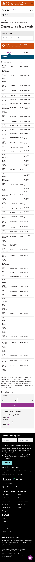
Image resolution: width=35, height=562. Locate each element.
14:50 (21, 133)
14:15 (21, 80)
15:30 (21, 147)
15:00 (21, 142)
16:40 (21, 216)
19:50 (21, 281)
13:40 (21, 71)
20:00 (21, 286)
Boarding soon (27, 138)
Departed (27, 71)
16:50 (21, 226)
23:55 (21, 365)
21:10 (21, 304)
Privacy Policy (26, 555)
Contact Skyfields (6, 531)
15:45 (21, 169)
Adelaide (12, 95)
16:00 (21, 184)
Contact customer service (8, 498)
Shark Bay (13, 71)
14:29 (21, 116)
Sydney (12, 129)
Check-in (5, 417)
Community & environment (25, 498)
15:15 (21, 137)
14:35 (21, 129)
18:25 (21, 264)
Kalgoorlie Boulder (13, 227)
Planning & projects (23, 501)
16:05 (21, 160)
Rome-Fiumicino (14, 276)
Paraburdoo (14, 125)
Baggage (5, 419)
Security (5, 424)
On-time (26, 281)
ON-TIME (26, 221)
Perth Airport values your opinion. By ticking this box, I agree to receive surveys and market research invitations (18, 456)
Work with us (21, 504)
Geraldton (13, 208)
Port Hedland (14, 103)
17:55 (21, 260)
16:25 (21, 198)
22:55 (21, 323)
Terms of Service (5, 556)
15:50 (21, 175)
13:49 (21, 95)
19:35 (21, 276)
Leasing (4, 524)
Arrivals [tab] (25, 52)
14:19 (21, 99)
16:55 (21, 231)
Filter (4, 57)
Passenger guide (6, 501)
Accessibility (22, 549)
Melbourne (13, 116)
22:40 (21, 313)
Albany (12, 179)
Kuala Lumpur (14, 175)
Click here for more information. (17, 4)
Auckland (13, 281)
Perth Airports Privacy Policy (9, 452)
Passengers (4, 22)
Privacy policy (14, 549)
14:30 (21, 121)
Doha (11, 319)
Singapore (13, 80)
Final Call (27, 80)
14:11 (21, 103)
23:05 (21, 332)
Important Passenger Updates (11, 415)
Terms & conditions (6, 549)
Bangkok (12, 194)
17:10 (21, 241)
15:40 (21, 165)
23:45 (21, 347)
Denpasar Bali (14, 111)
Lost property (5, 494)
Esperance (13, 107)
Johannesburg (14, 137)
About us (20, 494)
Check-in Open (26, 147)
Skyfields (6, 515)
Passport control (8, 422)
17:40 (21, 194)
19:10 (21, 272)
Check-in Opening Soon (26, 190)
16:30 (21, 203)
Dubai (11, 309)
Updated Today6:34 (28, 62)
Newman (12, 75)
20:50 (21, 300)
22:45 (21, 319)
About (3, 518)
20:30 (21, 295)
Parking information (7, 511)
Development (5, 521)
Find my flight (7, 33)
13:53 (21, 90)
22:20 (21, 309)
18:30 (21, 268)
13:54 (21, 85)
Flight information (6, 507)
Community (5, 528)
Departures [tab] (9, 52)
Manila (12, 323)
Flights (12, 22)
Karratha (13, 90)
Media (19, 507)
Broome (12, 151)
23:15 (21, 336)
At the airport (5, 504)
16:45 (21, 221)
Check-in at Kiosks (27, 175)
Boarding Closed (27, 108)
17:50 (21, 255)
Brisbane (12, 85)
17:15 (21, 245)
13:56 (21, 75)
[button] (30, 557)
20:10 (21, 291)
